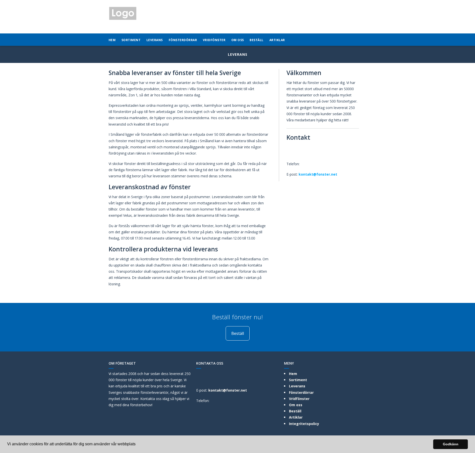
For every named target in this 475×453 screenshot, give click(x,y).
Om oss (237, 40)
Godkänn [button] (450, 444)
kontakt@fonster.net (318, 174)
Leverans (154, 40)
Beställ (256, 40)
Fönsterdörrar (183, 40)
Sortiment (131, 40)
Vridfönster (214, 40)
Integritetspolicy (304, 423)
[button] (137, 444)
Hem (112, 40)
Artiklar (277, 40)
